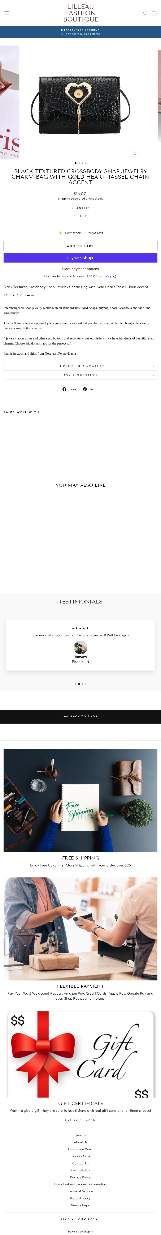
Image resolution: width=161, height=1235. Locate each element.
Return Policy (80, 1170)
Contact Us (80, 1163)
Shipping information (81, 365)
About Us (80, 1142)
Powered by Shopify (80, 1231)
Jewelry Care (80, 1156)
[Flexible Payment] (80, 928)
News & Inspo (80, 1205)
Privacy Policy (80, 1177)
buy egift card (80, 1119)
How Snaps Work (80, 1149)
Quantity (80, 208)
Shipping (64, 198)
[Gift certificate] (80, 1054)
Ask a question (80, 375)
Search (80, 1135)
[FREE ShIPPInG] (80, 800)
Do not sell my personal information (80, 1184)
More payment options (80, 268)
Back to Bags (83, 716)
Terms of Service (80, 1191)
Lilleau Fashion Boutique (80, 13)
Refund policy (80, 1198)
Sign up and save (79, 1218)
